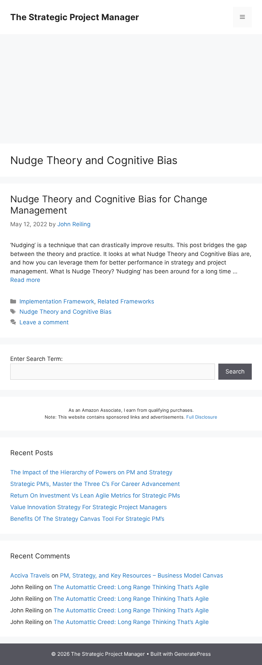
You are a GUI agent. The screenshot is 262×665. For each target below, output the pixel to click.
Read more (25, 279)
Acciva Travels (30, 575)
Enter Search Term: (36, 358)
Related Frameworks (126, 301)
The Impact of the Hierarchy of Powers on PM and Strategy (91, 472)
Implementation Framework (56, 301)
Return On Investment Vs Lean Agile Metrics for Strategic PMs (95, 495)
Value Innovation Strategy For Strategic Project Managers (88, 507)
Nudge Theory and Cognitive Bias (65, 311)
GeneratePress (192, 654)
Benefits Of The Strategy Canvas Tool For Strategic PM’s (87, 518)
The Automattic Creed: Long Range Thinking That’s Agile (131, 587)
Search (235, 371)
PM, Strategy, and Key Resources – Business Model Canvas (141, 575)
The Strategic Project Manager (74, 17)
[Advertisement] (131, 85)
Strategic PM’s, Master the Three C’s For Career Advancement (95, 483)
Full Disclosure (201, 417)
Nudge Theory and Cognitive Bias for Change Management (108, 204)
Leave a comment (44, 322)
